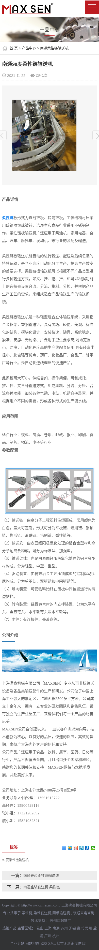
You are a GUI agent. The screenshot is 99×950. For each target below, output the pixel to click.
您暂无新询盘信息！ (73, 943)
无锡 (72, 928)
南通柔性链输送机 (54, 48)
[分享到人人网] (87, 848)
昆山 (39, 928)
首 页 (14, 48)
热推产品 (9, 928)
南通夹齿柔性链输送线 (41, 875)
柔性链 (27, 913)
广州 (47, 936)
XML (52, 943)
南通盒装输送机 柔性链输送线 (44, 887)
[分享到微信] (93, 848)
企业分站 (17, 943)
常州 (88, 928)
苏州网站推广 (60, 921)
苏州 (64, 928)
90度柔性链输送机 (15, 860)
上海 (48, 928)
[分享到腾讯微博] (81, 848)
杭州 (55, 936)
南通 (56, 928)
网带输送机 (61, 913)
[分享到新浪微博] (76, 848)
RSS (44, 943)
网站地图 (32, 943)
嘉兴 (80, 928)
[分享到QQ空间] (70, 848)
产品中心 (29, 48)
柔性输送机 (42, 913)
